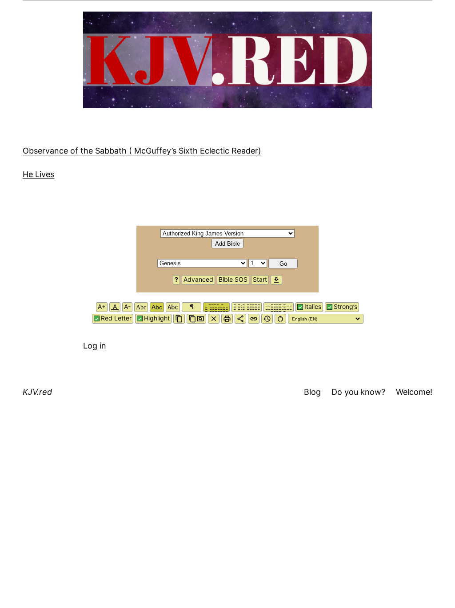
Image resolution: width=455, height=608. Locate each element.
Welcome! (414, 392)
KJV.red (37, 392)
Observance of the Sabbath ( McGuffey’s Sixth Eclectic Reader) (142, 150)
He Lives (38, 174)
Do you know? (358, 392)
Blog (312, 392)
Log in (94, 345)
